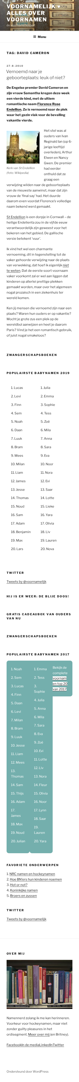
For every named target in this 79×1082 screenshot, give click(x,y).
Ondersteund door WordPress (27, 1071)
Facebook (14, 1045)
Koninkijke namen (24, 890)
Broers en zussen (23, 896)
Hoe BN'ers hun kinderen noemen (36, 879)
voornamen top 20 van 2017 (60, 683)
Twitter (58, 1045)
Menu (42, 37)
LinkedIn (46, 1045)
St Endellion (16, 217)
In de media (30, 1045)
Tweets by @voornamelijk (26, 582)
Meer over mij (39, 1034)
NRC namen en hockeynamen (32, 874)
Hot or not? (18, 885)
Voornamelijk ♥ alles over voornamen (34, 13)
